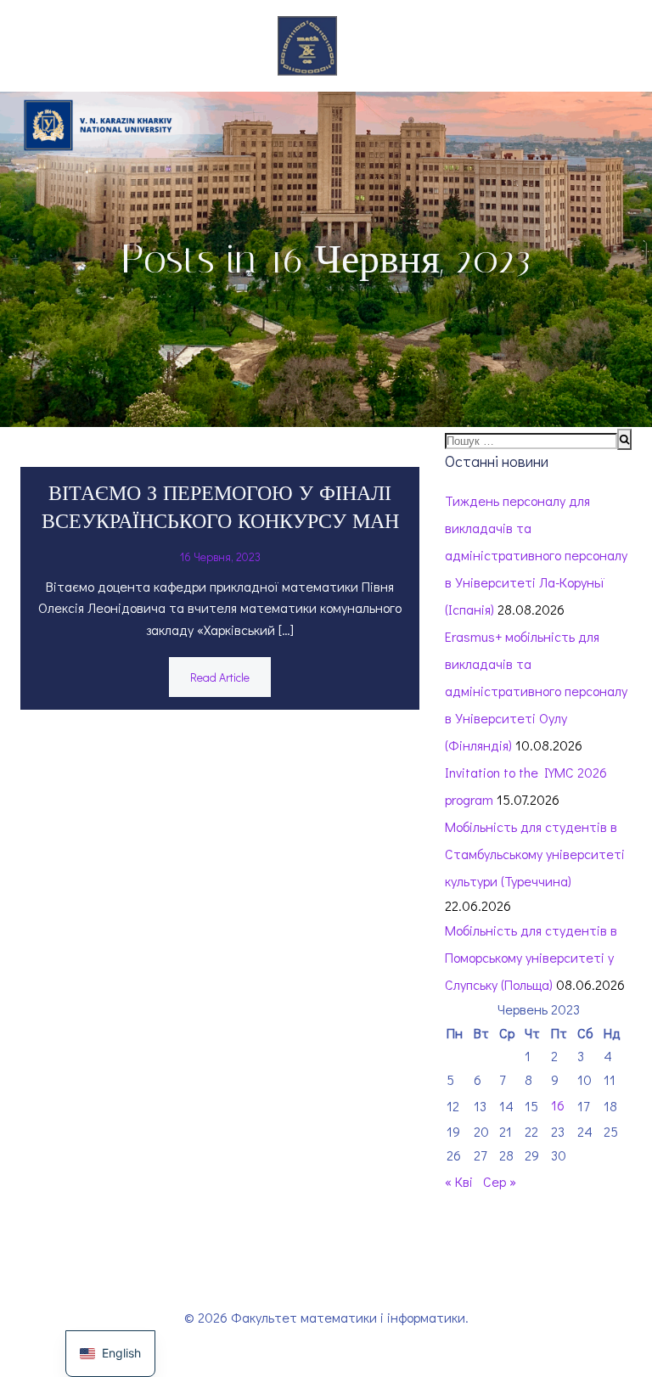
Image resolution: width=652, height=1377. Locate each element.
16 (558, 1105)
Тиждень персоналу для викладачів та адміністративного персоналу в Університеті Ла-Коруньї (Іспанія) (536, 555)
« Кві (459, 1181)
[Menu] (364, 45)
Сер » (499, 1181)
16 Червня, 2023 (220, 556)
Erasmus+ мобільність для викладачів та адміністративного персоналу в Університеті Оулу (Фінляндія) (536, 690)
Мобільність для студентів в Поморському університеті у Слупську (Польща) (531, 957)
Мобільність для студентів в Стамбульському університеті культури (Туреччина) (535, 854)
